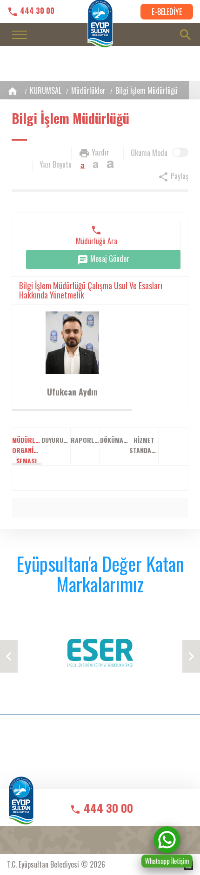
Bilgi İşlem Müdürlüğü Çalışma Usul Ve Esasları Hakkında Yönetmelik (90, 290)
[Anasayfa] (12, 91)
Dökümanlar (114, 440)
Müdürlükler (88, 90)
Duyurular (56, 440)
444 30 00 (36, 11)
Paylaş (178, 175)
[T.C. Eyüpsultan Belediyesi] (21, 806)
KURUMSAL (45, 90)
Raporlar (85, 440)
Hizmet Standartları (144, 445)
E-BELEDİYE (167, 11)
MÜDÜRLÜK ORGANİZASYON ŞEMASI (26, 450)
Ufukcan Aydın (72, 392)
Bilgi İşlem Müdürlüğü (146, 90)
